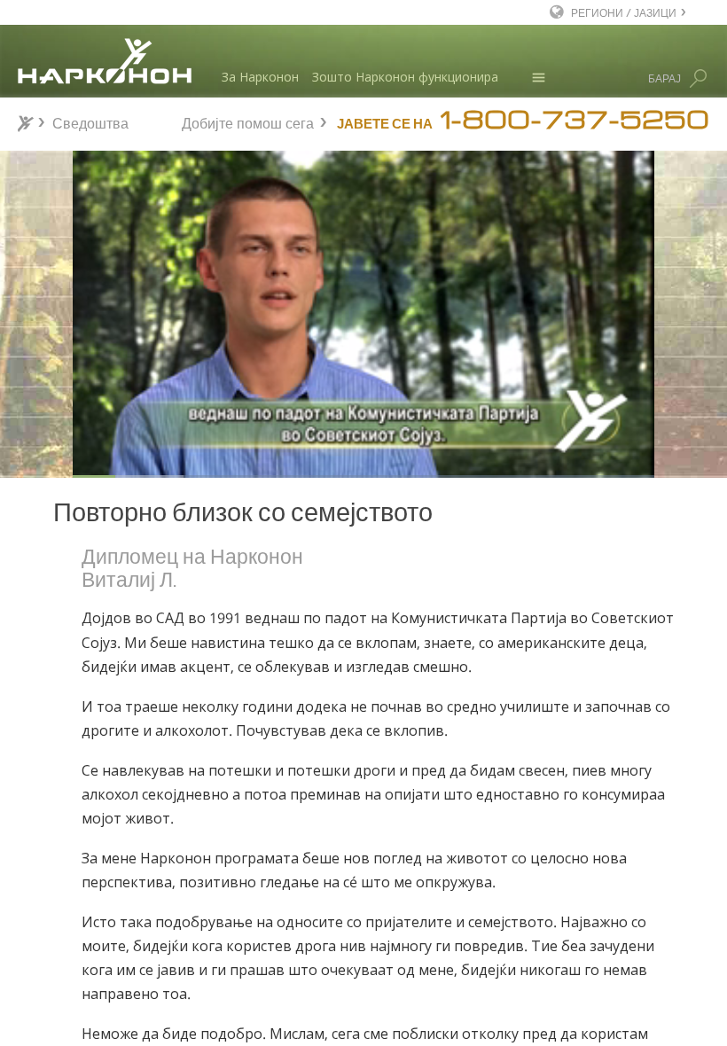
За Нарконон (260, 76)
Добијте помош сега (248, 121)
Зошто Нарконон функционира (405, 76)
